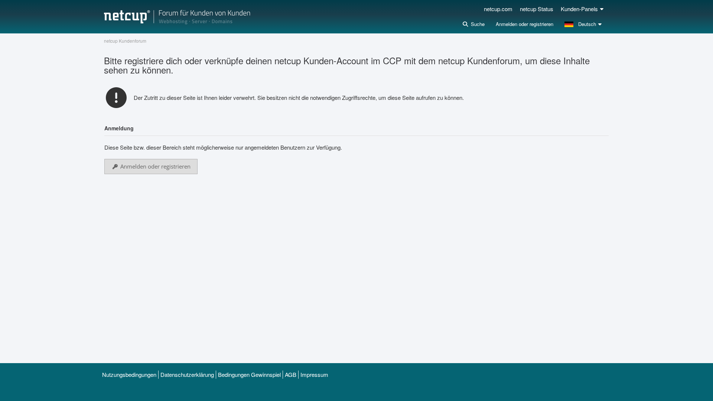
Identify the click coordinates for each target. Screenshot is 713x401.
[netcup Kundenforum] (177, 17)
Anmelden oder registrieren (524, 23)
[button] (584, 24)
